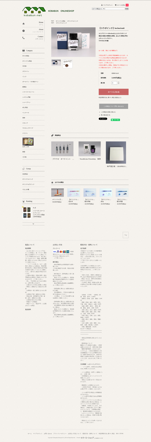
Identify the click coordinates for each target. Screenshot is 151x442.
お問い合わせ (48, 433)
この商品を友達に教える (108, 112)
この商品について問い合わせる (114, 106)
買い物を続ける (105, 115)
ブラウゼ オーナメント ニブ (64, 159)
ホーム (30, 433)
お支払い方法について (74, 433)
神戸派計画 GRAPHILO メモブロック (122, 166)
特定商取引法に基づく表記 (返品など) (110, 97)
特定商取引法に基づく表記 (107, 433)
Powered (79, 437)
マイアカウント (108, 5)
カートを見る (122, 5)
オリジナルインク (72, 21)
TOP (52, 21)
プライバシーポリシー (60, 433)
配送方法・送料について (90, 433)
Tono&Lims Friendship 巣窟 (90, 159)
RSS (117, 433)
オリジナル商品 (60, 21)
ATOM (121, 433)
